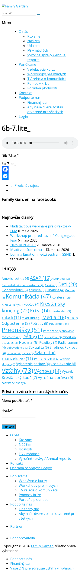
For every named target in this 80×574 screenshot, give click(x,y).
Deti (67, 284)
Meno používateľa (17, 400)
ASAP (40, 278)
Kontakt (25, 92)
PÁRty (33, 336)
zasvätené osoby (14, 383)
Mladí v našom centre (27, 249)
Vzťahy (17, 370)
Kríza (40, 310)
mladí (11, 317)
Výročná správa (55, 377)
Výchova (47, 371)
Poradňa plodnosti (42, 88)
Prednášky (22, 330)
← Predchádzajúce (24, 185)
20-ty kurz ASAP (23, 245)
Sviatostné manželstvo (28, 355)
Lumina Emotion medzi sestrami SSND (40, 254)
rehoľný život (53, 337)
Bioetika (51, 285)
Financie (55, 290)
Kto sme (33, 36)
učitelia (53, 359)
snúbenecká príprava (20, 353)
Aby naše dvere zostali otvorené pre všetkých (45, 109)
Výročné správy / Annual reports (45, 458)
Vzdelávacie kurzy (41, 69)
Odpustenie (16, 323)
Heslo (7, 410)
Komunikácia (28, 296)
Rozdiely (48, 342)
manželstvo (61, 311)
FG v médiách (37, 50)
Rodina (28, 342)
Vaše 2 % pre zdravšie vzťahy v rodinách (42, 568)
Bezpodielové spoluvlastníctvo (23, 285)
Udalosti (34, 45)
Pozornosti (59, 324)
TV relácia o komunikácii (46, 78)
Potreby (39, 323)
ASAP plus (60, 279)
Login (23, 116)
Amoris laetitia (15, 278)
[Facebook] (40, 169)
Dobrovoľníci (15, 290)
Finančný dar (37, 102)
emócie (37, 290)
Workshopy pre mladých (46, 74)
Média (54, 317)
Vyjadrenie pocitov (33, 364)
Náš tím (33, 41)
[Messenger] (40, 176)
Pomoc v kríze (38, 83)
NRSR (72, 318)
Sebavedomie (17, 348)
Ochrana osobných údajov (31, 468)
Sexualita (39, 347)
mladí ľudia (32, 318)
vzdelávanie (63, 363)
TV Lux (40, 359)
